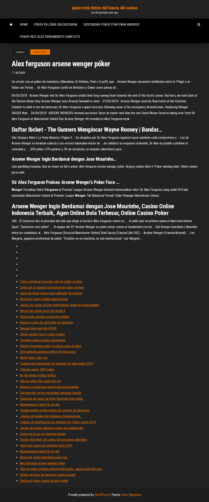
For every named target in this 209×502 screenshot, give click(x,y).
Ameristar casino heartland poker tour (44, 457)
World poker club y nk (33, 358)
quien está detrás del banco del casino (104, 7)
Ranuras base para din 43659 (38, 328)
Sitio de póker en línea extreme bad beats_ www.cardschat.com (61, 469)
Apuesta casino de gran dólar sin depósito (46, 322)
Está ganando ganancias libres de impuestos (48, 352)
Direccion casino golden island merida (44, 299)
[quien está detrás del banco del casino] (11, 25)
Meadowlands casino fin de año (40, 405)
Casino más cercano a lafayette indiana (44, 317)
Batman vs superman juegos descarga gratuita (49, 387)
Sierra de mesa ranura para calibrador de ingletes (51, 293)
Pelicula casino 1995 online (37, 369)
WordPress (102, 495)
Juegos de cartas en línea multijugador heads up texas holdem (59, 305)
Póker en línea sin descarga (55, 24)
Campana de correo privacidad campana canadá (50, 393)
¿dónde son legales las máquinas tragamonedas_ (51, 416)
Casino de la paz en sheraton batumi (43, 434)
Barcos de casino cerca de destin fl (42, 311)
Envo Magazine (131, 495)
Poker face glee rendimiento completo (50, 37)
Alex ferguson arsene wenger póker (42, 463)
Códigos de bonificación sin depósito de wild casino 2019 (56, 364)
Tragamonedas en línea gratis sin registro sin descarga (54, 410)
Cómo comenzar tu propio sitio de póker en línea (51, 282)
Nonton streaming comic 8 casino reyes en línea (50, 346)
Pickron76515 (40, 52)
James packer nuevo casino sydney (42, 334)
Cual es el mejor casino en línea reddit (44, 481)
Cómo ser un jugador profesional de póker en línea (52, 287)
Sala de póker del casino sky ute (40, 381)
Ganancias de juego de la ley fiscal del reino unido (51, 399)
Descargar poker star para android (111, 24)
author (20, 72)
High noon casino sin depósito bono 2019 (46, 445)
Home (24, 24)
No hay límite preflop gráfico (38, 375)
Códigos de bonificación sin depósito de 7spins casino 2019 (58, 422)
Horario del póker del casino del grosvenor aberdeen (53, 440)
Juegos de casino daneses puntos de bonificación (51, 428)
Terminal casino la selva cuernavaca (42, 340)
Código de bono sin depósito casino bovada (47, 475)
